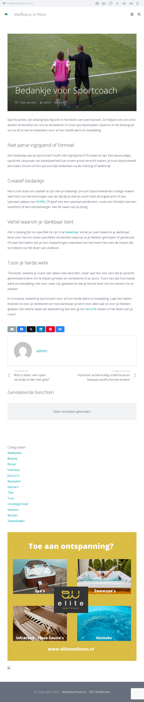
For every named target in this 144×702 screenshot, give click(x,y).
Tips (61, 102)
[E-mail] (12, 329)
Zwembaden (16, 521)
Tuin (11, 498)
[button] (132, 14)
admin (47, 102)
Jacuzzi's (13, 475)
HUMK (40, 202)
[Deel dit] (21, 329)
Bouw (12, 464)
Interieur (14, 470)
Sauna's (13, 487)
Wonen (13, 515)
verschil (91, 309)
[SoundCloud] (131, 3)
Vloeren (13, 510)
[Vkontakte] (124, 3)
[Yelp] (137, 3)
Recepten (14, 481)
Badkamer (15, 453)
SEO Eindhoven (99, 692)
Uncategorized (18, 504)
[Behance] (103, 3)
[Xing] (117, 3)
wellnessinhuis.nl (74, 692)
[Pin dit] (50, 329)
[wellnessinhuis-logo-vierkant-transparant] (6, 14)
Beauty (12, 458)
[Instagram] (110, 3)
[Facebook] (97, 3)
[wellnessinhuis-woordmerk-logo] (30, 14)
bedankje (71, 232)
